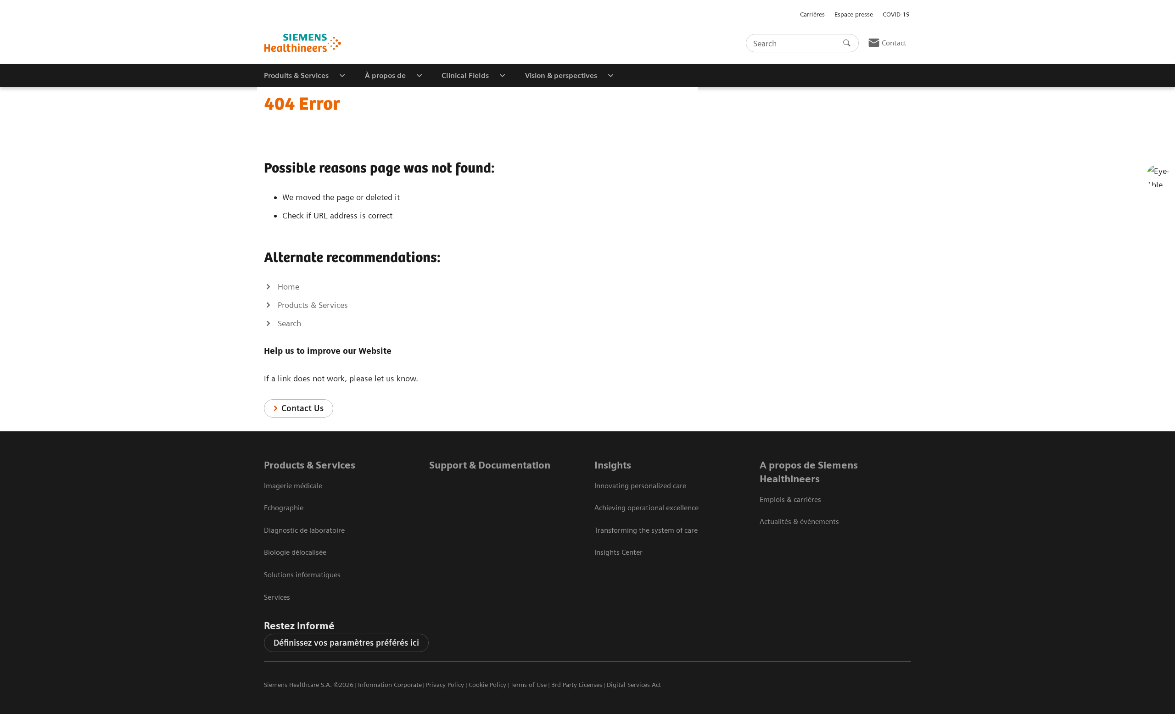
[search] (847, 43)
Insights (612, 465)
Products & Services (309, 465)
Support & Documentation (489, 465)
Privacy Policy (445, 684)
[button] (1158, 175)
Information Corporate (390, 684)
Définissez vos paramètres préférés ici (346, 642)
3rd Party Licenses (576, 684)
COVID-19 (896, 14)
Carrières (812, 14)
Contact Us (302, 408)
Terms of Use (528, 684)
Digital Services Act (634, 684)
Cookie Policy (487, 684)
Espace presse (853, 14)
